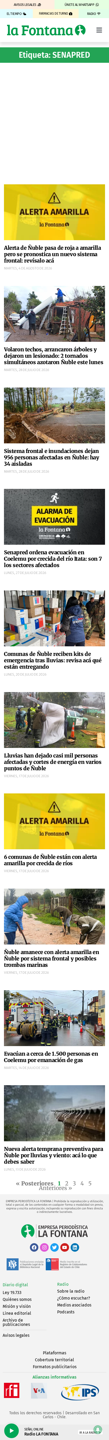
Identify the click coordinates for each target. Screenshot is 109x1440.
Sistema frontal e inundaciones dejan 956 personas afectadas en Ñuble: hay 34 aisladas (51, 457)
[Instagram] (44, 1247)
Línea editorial (17, 1313)
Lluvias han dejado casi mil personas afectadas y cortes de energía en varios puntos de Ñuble (52, 762)
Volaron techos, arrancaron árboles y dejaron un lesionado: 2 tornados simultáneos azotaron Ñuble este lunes (53, 355)
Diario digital (15, 1284)
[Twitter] (54, 1247)
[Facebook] (34, 1247)
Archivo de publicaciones (16, 1322)
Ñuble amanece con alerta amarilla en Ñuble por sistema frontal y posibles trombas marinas (51, 958)
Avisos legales (16, 1335)
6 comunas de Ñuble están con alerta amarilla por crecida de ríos (50, 860)
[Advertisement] (54, 123)
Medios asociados (74, 1305)
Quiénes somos (17, 1299)
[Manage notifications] (98, 1429)
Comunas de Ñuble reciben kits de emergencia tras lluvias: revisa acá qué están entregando (52, 660)
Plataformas (54, 1352)
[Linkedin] (75, 1247)
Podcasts (65, 1311)
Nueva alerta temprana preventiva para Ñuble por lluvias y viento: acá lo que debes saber (53, 1155)
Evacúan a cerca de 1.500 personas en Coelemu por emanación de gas (51, 1056)
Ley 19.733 (12, 1292)
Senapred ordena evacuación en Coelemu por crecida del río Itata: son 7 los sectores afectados (53, 558)
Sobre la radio (70, 1291)
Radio (63, 1284)
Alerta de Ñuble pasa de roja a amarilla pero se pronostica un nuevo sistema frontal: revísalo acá (52, 254)
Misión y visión (17, 1306)
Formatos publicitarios (54, 1366)
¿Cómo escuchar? (73, 1298)
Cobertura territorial (54, 1359)
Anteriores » (55, 1188)
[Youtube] (64, 1247)
